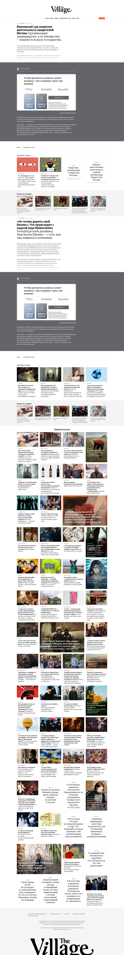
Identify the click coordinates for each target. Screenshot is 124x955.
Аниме (88, 575)
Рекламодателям (33, 915)
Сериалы (20, 480)
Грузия (42, 670)
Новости (50, 787)
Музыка (19, 575)
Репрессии (20, 702)
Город (47, 18)
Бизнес (56, 18)
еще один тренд (90, 701)
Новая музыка (90, 543)
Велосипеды (66, 670)
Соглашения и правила (78, 913)
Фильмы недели (44, 543)
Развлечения (63, 18)
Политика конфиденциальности (37, 913)
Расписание (43, 702)
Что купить (66, 480)
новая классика (21, 511)
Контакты (66, 913)
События (66, 860)
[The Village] (62, 10)
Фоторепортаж (45, 638)
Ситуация (22, 23)
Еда (69, 18)
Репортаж (20, 448)
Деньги (19, 733)
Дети (77, 18)
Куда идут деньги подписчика (68, 112)
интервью (31, 246)
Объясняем (89, 448)
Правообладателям (55, 913)
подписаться (58, 97)
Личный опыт (21, 173)
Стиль (73, 18)
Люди (51, 18)
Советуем (66, 543)
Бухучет (42, 480)
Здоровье (66, 448)
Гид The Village (44, 448)
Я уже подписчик (24, 68)
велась (54, 50)
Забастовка (43, 606)
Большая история (69, 509)
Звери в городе (67, 575)
